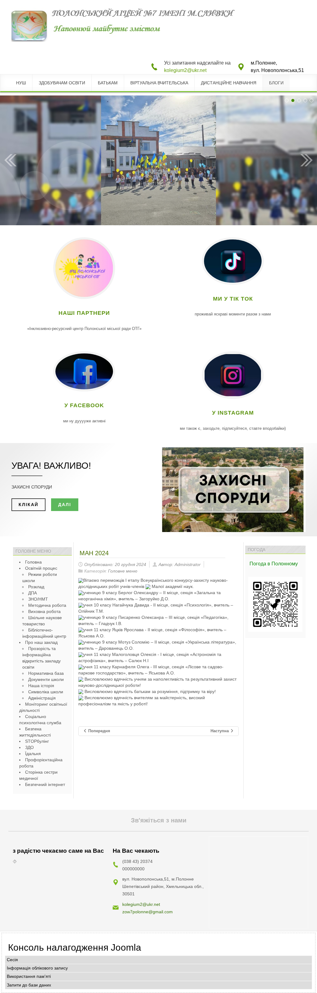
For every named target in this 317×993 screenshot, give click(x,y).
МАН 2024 (94, 553)
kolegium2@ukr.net (185, 70)
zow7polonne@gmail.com (147, 911)
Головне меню (122, 570)
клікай (28, 504)
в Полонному (282, 563)
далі (64, 504)
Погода (258, 563)
